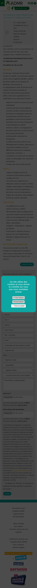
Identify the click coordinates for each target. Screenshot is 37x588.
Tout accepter (19, 306)
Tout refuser (19, 298)
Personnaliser (18, 302)
